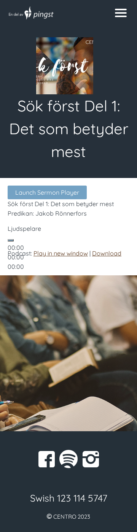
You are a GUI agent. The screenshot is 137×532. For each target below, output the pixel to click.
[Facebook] (46, 459)
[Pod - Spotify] (68, 459)
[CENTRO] (52, 12)
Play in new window (60, 253)
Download (106, 253)
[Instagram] (90, 459)
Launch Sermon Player (47, 192)
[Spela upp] (11, 240)
